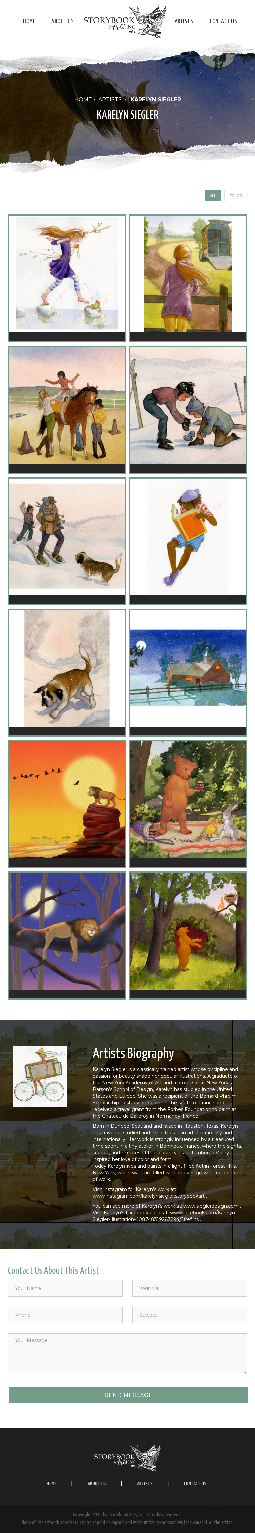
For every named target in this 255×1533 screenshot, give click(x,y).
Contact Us (223, 21)
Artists (184, 21)
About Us (62, 21)
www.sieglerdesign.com (211, 1206)
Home (29, 21)
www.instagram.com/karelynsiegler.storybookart (149, 1196)
